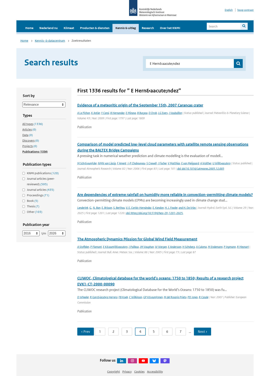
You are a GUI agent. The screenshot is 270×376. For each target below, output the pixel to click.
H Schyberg (188, 247)
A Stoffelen (83, 247)
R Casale (203, 297)
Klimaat (69, 28)
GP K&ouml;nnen (153, 297)
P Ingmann (230, 247)
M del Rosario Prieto (175, 297)
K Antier (95, 113)
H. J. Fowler (171, 208)
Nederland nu (48, 28)
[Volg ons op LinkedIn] (121, 360)
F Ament (121, 163)
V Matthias (174, 163)
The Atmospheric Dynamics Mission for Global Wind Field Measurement (137, 239)
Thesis (33, 206)
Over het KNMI (170, 28)
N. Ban (96, 208)
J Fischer (162, 163)
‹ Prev (85, 331)
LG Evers (163, 113)
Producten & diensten (95, 28)
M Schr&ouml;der (87, 163)
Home (29, 28)
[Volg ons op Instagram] (132, 360)
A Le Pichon (83, 113)
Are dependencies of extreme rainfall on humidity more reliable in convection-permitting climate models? (165, 194)
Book (32, 201)
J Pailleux (134, 247)
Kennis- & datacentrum (50, 40)
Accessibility (155, 371)
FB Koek (123, 297)
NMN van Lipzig (107, 163)
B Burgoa (142, 113)
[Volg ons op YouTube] (143, 360)
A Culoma (201, 247)
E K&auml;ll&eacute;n (115, 247)
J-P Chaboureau (136, 163)
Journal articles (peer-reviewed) (41, 181)
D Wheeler (83, 297)
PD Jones (193, 297)
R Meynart (243, 247)
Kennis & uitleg (125, 28)
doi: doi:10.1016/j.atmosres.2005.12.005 (200, 168)
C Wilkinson (135, 297)
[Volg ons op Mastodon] (165, 360)
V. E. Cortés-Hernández (138, 208)
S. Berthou (119, 208)
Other (34, 212)
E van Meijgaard (190, 163)
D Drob (153, 113)
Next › (202, 331)
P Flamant (96, 247)
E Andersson (174, 247)
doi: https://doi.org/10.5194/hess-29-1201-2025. (154, 213)
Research (148, 28)
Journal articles (40, 190)
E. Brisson (107, 208)
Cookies (139, 371)
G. (90, 208)
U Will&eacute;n (221, 163)
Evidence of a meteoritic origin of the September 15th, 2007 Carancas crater (140, 105)
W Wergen (161, 247)
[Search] (244, 26)
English (229, 10)
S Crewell (151, 163)
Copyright (113, 371)
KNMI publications (43, 173)
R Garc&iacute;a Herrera (103, 297)
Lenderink (82, 208)
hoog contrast (245, 10)
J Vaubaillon (175, 113)
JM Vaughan (147, 247)
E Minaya (131, 113)
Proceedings (38, 195)
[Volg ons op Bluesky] (154, 360)
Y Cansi (105, 113)
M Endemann (215, 247)
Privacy (127, 371)
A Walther (205, 163)
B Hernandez (117, 113)
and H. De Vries (187, 208)
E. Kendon (158, 208)
